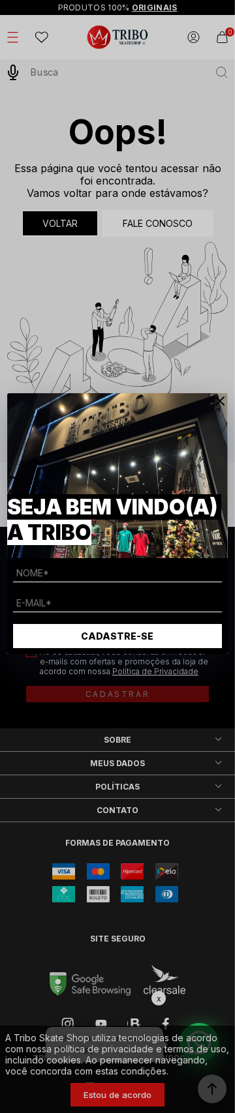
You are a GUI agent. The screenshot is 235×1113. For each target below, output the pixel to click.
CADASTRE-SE (117, 636)
